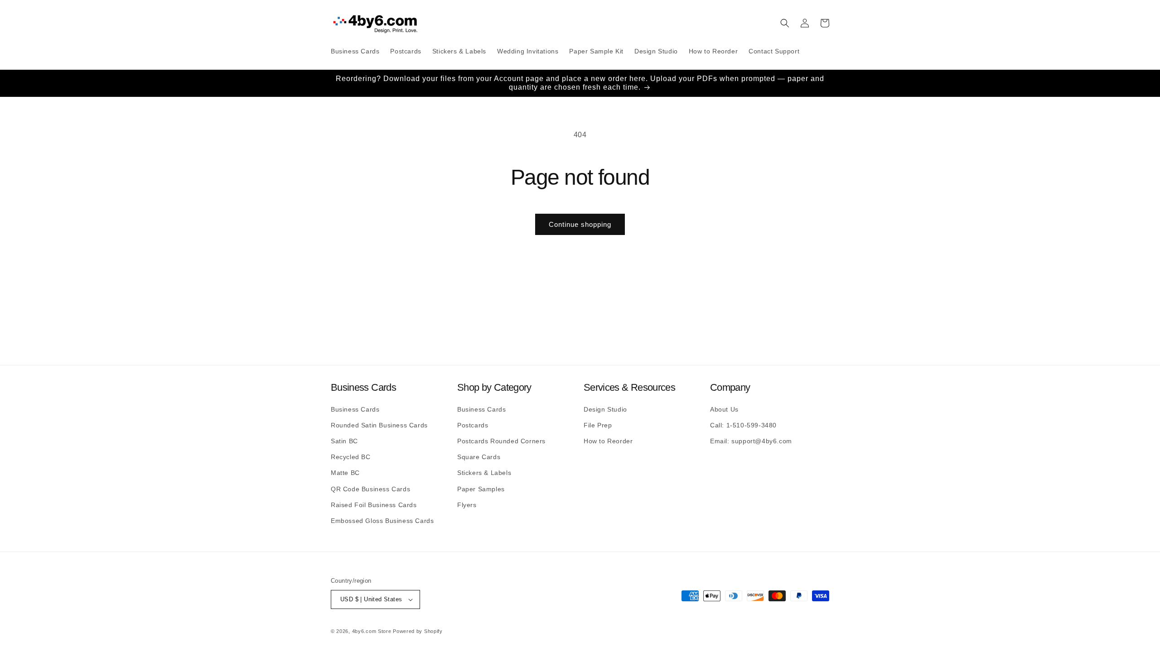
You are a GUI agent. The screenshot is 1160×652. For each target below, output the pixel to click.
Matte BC (345, 472)
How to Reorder (608, 441)
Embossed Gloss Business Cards (382, 520)
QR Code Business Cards (370, 489)
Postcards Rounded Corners (501, 441)
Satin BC (344, 441)
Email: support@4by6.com (751, 441)
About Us (724, 409)
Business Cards (355, 409)
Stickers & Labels (484, 472)
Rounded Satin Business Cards (379, 425)
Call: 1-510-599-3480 (743, 425)
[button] (785, 23)
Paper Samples (481, 489)
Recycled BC (351, 456)
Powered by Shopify (418, 631)
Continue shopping (580, 224)
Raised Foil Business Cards (374, 504)
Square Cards (478, 456)
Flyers (467, 504)
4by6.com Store (372, 631)
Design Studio (605, 409)
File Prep (598, 425)
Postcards (472, 425)
